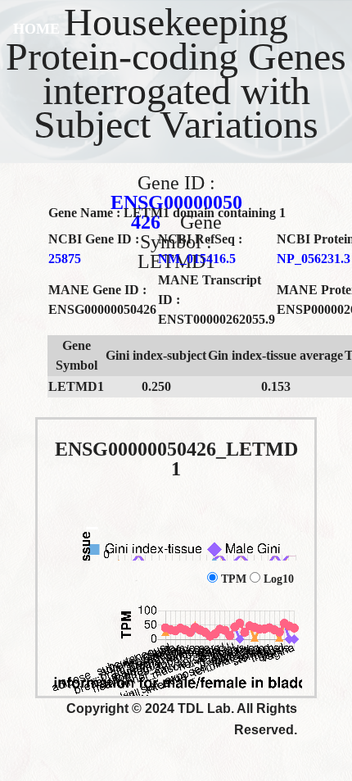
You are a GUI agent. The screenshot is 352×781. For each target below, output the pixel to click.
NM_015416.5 (197, 259)
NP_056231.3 (313, 259)
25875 (64, 259)
